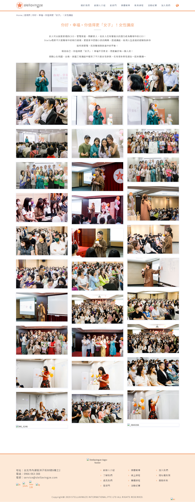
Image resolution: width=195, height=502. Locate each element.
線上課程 (135, 475)
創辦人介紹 (100, 5)
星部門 (113, 5)
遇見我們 (107, 480)
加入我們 (165, 5)
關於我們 (85, 5)
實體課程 (135, 480)
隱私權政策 (164, 475)
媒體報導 (125, 5)
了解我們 (107, 475)
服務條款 (163, 480)
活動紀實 (152, 5)
